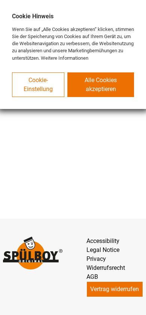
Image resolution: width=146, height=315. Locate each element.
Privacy (96, 258)
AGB (92, 276)
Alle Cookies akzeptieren (101, 85)
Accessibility (102, 240)
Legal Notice (102, 249)
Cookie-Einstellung (38, 85)
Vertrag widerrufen (114, 289)
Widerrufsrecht (105, 267)
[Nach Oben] (137, 306)
